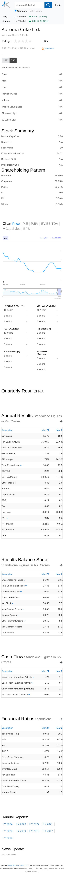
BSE (13, 60)
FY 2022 (34, 824)
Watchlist (49, 48)
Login (58, 5)
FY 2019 (21, 831)
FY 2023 (21, 824)
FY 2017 (48, 831)
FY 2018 (34, 831)
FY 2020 (7, 831)
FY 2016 (7, 838)
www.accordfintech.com (17, 865)
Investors (37, 11)
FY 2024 (7, 824)
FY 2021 (48, 824)
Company (22, 11)
